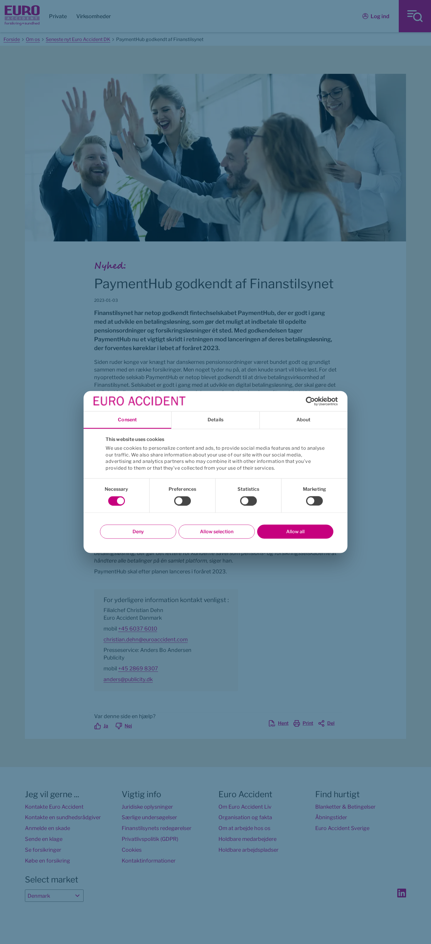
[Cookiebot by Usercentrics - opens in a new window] (312, 401)
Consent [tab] (127, 419)
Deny (138, 531)
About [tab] (303, 419)
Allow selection (216, 531)
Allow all (295, 531)
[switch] (182, 501)
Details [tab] (215, 419)
